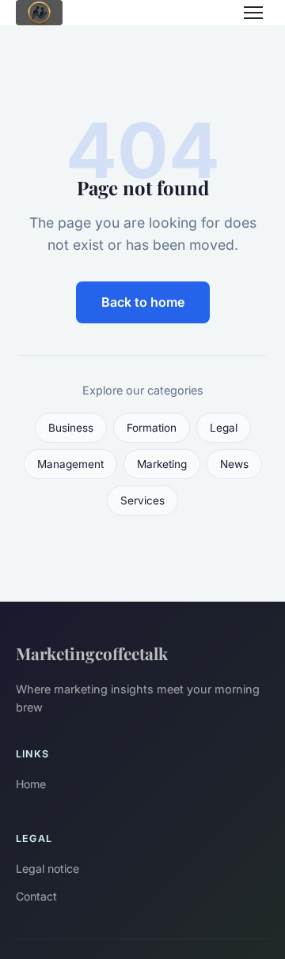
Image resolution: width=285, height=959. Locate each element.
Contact (36, 896)
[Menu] (253, 12)
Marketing (162, 464)
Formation (152, 427)
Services (142, 500)
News (234, 464)
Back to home (142, 302)
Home (31, 784)
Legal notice (47, 868)
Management (70, 464)
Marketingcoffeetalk (92, 653)
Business (70, 427)
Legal (224, 427)
